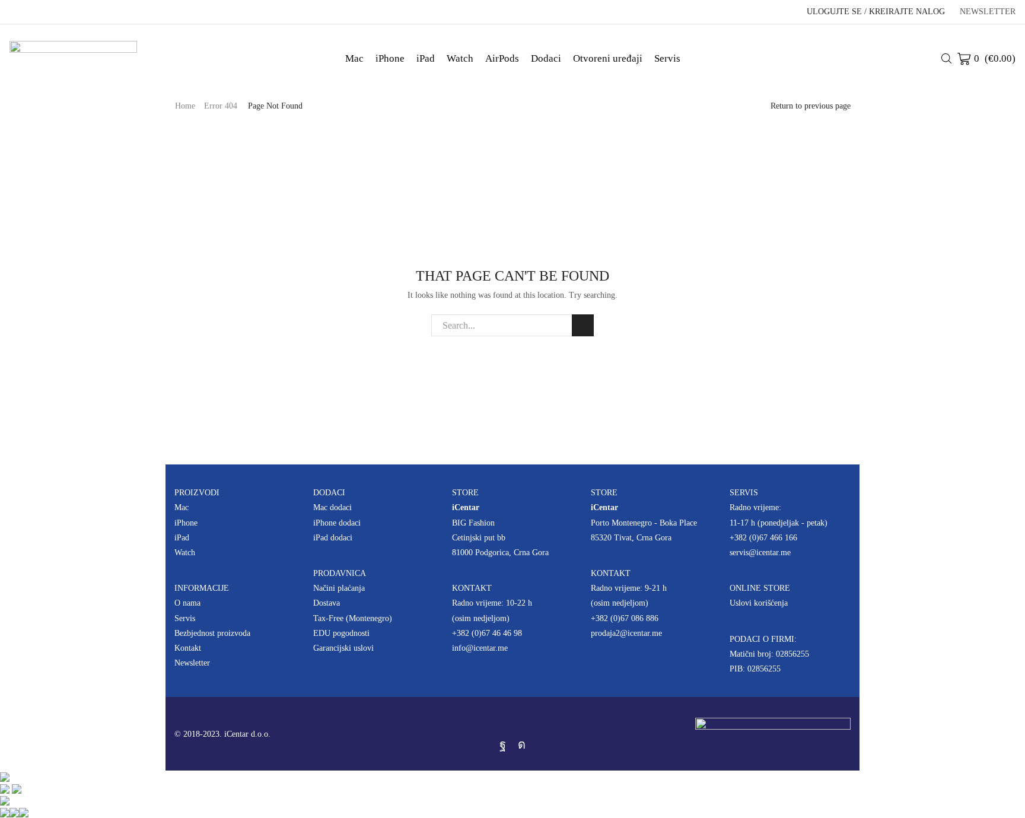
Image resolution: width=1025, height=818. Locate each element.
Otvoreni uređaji (607, 58)
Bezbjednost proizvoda (212, 633)
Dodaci (546, 58)
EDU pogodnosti (341, 633)
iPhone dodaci (337, 522)
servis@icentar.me (760, 552)
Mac (354, 58)
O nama (187, 603)
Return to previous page (811, 105)
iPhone (390, 58)
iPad (425, 58)
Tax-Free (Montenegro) (352, 618)
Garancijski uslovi (343, 648)
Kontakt (187, 648)
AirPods (502, 58)
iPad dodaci (332, 537)
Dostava (326, 603)
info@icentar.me (480, 648)
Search (583, 325)
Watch (460, 58)
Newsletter (192, 662)
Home (185, 105)
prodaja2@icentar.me (626, 633)
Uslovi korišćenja (759, 603)
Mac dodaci (332, 507)
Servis (667, 58)
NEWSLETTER (988, 12)
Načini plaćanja (339, 588)
